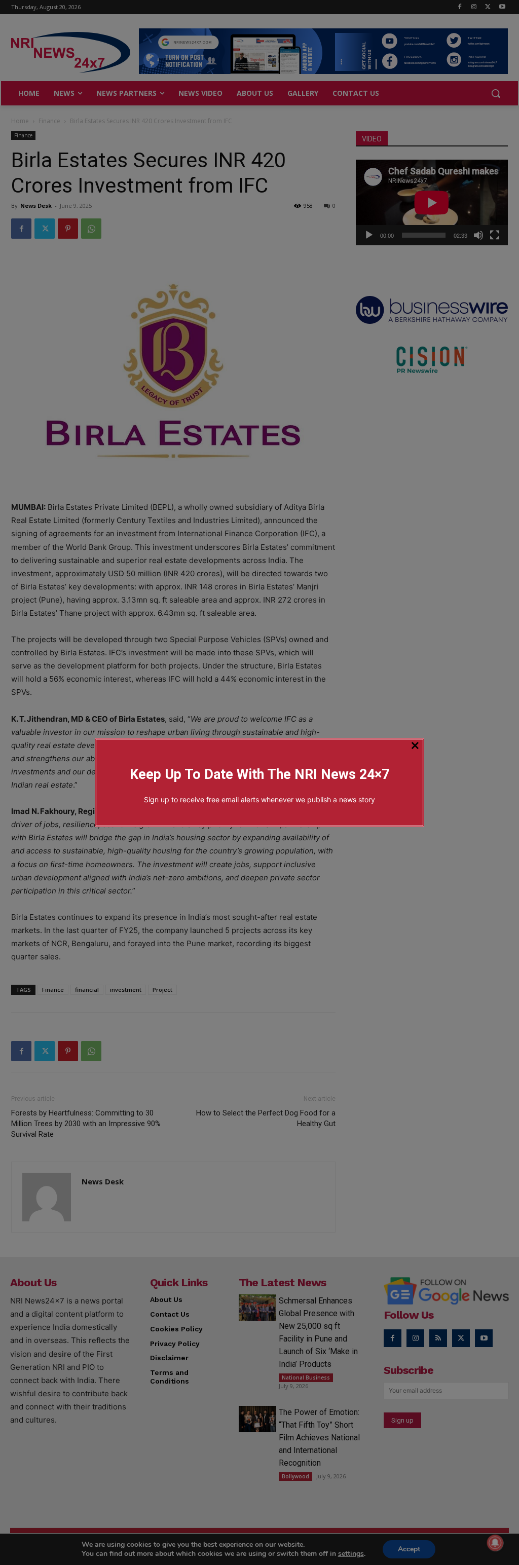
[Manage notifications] (495, 1543)
